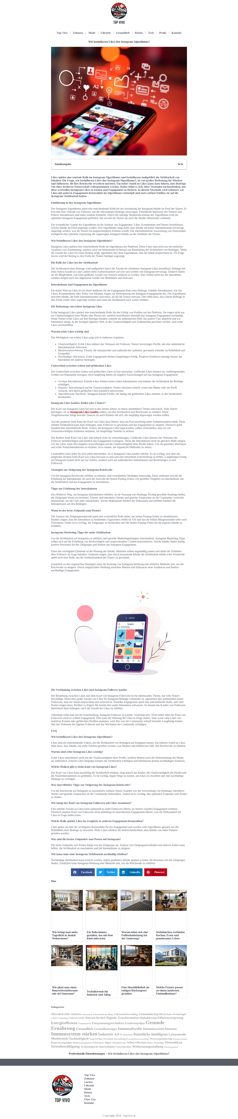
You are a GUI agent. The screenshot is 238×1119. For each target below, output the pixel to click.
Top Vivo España (170, 1084)
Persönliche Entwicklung (114, 1039)
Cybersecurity (76, 1017)
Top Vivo (62, 32)
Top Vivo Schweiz (170, 1105)
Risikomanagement (82, 1042)
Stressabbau (173, 1042)
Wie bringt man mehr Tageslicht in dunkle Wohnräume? (65, 935)
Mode (92, 32)
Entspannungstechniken (108, 1023)
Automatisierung (148, 1014)
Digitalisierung (148, 1017)
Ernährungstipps (135, 1023)
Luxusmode (177, 1034)
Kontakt (176, 32)
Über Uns (90, 1099)
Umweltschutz (124, 1046)
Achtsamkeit (87, 1014)
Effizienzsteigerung (170, 1017)
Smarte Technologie (155, 1043)
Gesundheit (122, 32)
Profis (162, 32)
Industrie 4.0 (108, 1034)
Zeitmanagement (171, 1047)
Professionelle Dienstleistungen (87, 1053)
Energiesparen (84, 1023)
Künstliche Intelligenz (150, 1034)
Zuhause (78, 32)
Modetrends (59, 1038)
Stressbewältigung (65, 1046)
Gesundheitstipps (105, 1029)
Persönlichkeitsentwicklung (137, 1039)
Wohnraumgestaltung (147, 1046)
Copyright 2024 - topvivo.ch (119, 1115)
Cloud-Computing (59, 1018)
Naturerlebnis (96, 1039)
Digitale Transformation (122, 1017)
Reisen (139, 32)
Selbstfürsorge (119, 1042)
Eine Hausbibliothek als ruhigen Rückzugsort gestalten (135, 990)
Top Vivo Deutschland (172, 1073)
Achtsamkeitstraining (125, 1014)
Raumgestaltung (180, 1039)
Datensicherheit (95, 1017)
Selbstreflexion (136, 1042)
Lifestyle (106, 32)
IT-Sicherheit (126, 1034)
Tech (151, 32)
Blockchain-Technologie (172, 1014)
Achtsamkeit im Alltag (103, 1014)
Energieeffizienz (64, 1023)
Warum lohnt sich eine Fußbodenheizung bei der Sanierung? (134, 935)
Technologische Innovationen (97, 1046)
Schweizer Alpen (102, 1042)
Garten (88, 1082)
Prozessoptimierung (161, 1038)
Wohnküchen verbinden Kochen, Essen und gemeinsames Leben (170, 935)
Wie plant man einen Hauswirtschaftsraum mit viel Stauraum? (65, 990)
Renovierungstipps (61, 1042)
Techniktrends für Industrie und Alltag (99, 993)
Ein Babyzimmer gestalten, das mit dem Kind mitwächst (100, 935)
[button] (179, 164)
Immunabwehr (130, 1028)
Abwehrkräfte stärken (66, 1014)
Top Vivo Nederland (171, 1094)
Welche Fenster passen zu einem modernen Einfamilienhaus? (169, 990)
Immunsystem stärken (74, 1033)
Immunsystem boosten (160, 1029)
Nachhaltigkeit (79, 1038)
